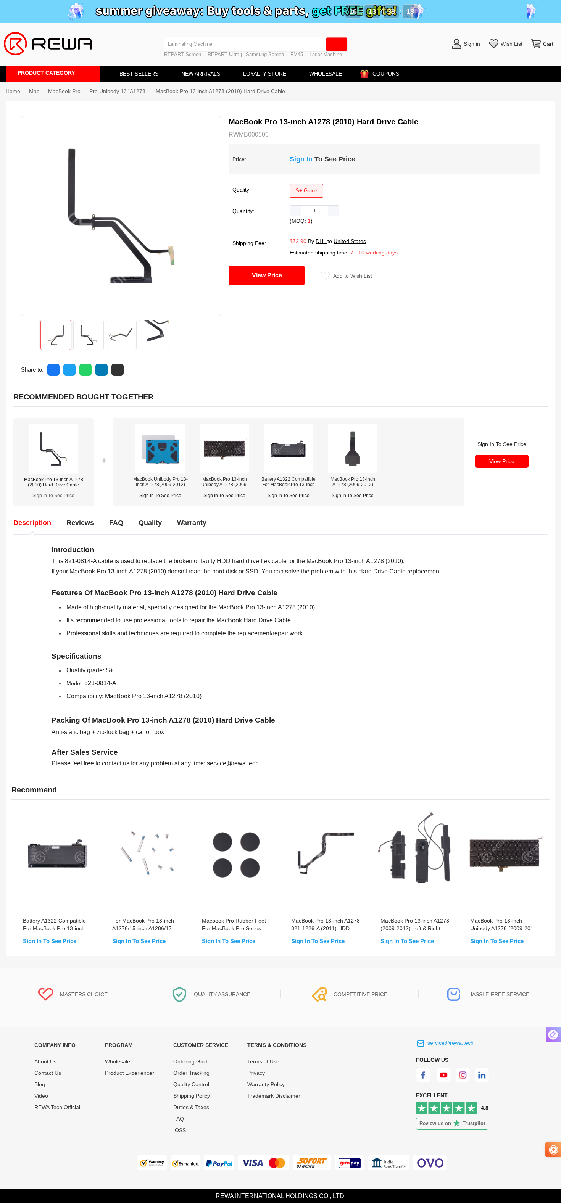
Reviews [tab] (80, 523)
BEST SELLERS (138, 74)
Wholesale (117, 1061)
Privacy (256, 1073)
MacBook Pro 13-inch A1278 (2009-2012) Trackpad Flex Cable (352, 482)
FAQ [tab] (116, 523)
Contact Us (47, 1073)
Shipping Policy (191, 1096)
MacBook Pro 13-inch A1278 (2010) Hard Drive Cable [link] (220, 91)
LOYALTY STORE (264, 74)
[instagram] (463, 1080)
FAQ (178, 1119)
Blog (39, 1084)
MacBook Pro (64, 91)
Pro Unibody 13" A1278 (118, 91)
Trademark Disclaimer (273, 1096)
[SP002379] (352, 472)
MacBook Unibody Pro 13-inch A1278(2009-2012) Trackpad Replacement (160, 482)
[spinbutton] (314, 210)
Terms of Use (263, 1061)
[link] (34, 91)
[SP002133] (224, 472)
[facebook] (424, 1080)
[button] (295, 211)
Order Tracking (191, 1073)
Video (41, 1096)
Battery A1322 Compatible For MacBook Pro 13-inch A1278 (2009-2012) (288, 482)
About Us (45, 1061)
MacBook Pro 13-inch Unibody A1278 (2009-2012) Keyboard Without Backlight (224, 482)
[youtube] (443, 1080)
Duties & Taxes (191, 1107)
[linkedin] (482, 1080)
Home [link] (13, 91)
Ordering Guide (192, 1061)
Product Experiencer (129, 1073)
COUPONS (385, 74)
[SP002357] (160, 472)
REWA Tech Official (58, 1107)
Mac (34, 91)
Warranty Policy (266, 1084)
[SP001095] (288, 472)
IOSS (179, 1130)
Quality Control (191, 1084)
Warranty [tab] (191, 523)
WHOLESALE (325, 74)
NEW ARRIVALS (200, 74)
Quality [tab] (150, 523)
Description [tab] (32, 523)
